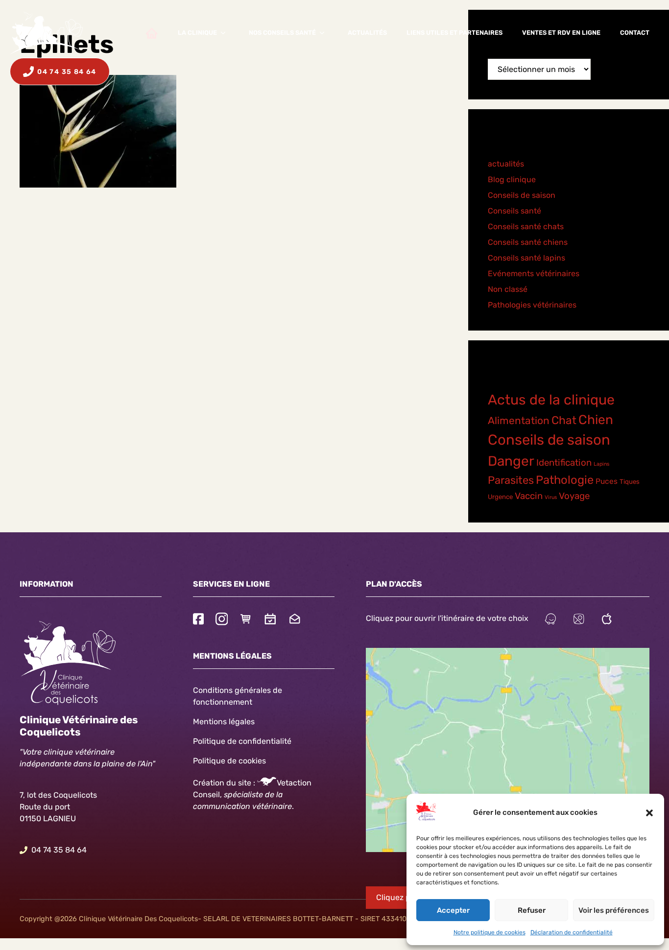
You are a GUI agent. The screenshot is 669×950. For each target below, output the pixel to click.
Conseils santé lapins (526, 257)
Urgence (500, 496)
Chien (595, 420)
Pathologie (565, 480)
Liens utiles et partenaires (454, 32)
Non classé (507, 289)
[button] (649, 813)
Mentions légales (224, 721)
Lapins (601, 464)
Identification (564, 462)
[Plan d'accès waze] (550, 620)
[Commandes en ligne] (245, 620)
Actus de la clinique (551, 399)
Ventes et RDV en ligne (561, 32)
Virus (551, 497)
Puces (607, 481)
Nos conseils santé (282, 32)
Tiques (630, 481)
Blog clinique (512, 179)
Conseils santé (514, 210)
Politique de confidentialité (242, 741)
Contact (634, 32)
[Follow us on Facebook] (198, 620)
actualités (506, 163)
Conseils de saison (521, 195)
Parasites (511, 480)
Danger (511, 461)
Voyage (574, 496)
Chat (563, 420)
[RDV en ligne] (270, 620)
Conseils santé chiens (528, 242)
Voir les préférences (613, 910)
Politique (209, 760)
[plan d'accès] (579, 620)
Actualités (367, 32)
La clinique (197, 32)
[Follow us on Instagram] (221, 620)
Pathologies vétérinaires (532, 304)
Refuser (532, 910)
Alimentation (519, 420)
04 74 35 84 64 (59, 850)
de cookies (246, 760)
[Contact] (294, 620)
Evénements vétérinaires (533, 273)
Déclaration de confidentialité (571, 932)
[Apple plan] (606, 620)
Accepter (453, 910)
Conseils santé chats (526, 226)
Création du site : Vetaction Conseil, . (252, 794)
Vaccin (529, 496)
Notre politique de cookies (490, 932)
